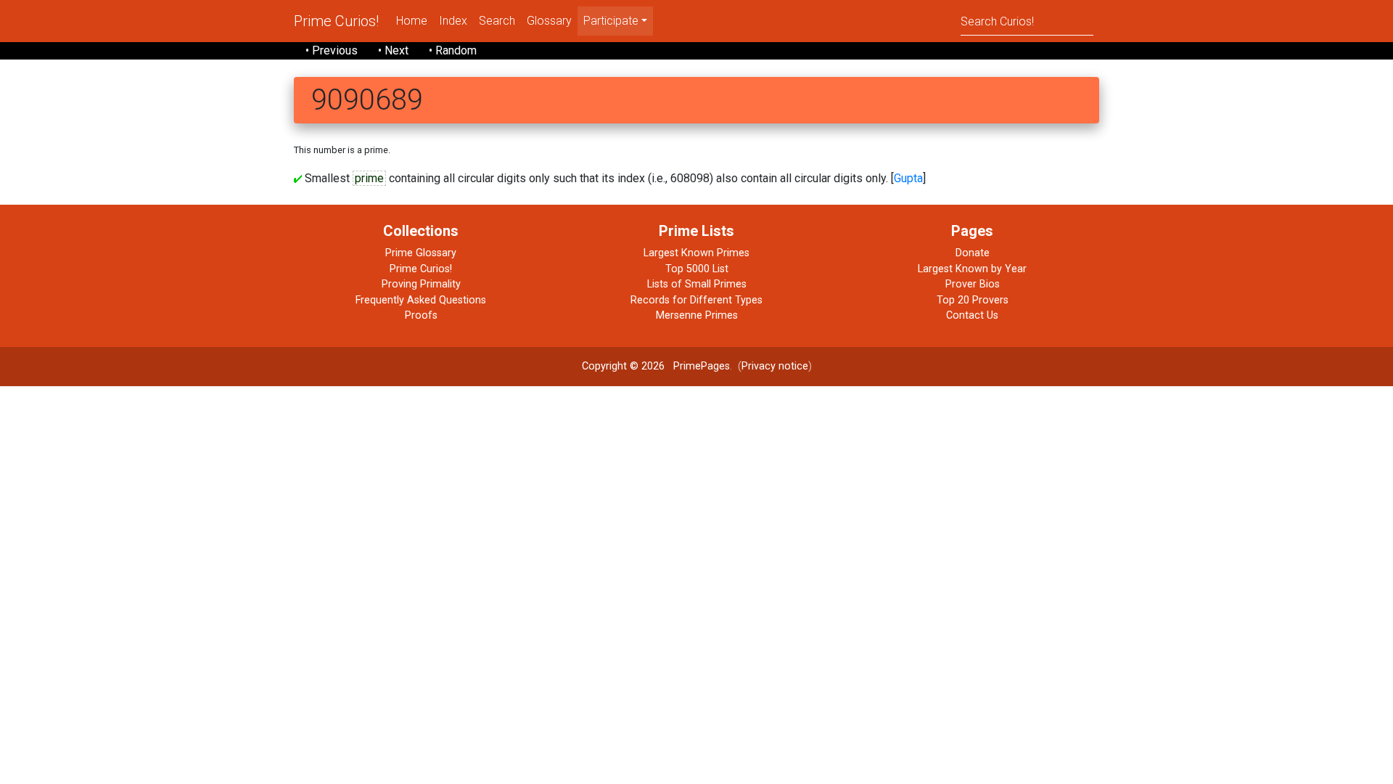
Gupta (908, 178)
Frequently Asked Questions (421, 300)
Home (411, 21)
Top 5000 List (696, 269)
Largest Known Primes (696, 253)
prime (369, 178)
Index (453, 21)
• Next (393, 50)
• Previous (331, 50)
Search (497, 21)
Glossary (549, 21)
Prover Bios (972, 284)
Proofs (421, 315)
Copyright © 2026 (623, 366)
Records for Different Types (696, 300)
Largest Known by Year (972, 269)
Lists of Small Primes (697, 284)
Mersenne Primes (697, 315)
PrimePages (701, 366)
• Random (453, 50)
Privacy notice (774, 366)
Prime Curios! (336, 21)
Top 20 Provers (972, 300)
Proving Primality (421, 284)
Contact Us (972, 315)
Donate (973, 253)
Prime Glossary (420, 253)
